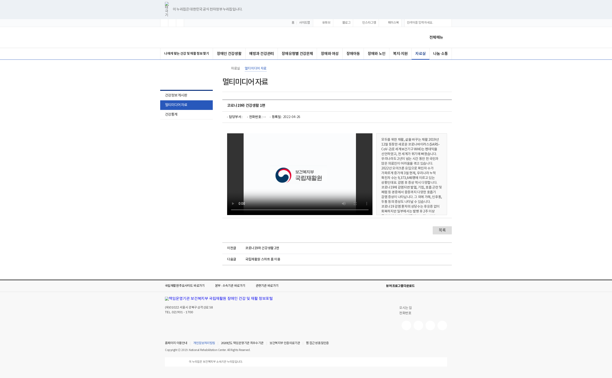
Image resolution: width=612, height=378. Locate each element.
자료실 (420, 54)
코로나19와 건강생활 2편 (262, 248)
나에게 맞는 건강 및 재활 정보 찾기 (186, 54)
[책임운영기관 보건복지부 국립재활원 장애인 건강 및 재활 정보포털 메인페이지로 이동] (219, 299)
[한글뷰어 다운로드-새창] (421, 286)
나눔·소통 (440, 54)
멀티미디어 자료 (176, 105)
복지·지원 (400, 54)
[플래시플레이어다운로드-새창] (444, 286)
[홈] (224, 68)
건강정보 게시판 (176, 95)
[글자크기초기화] (172, 23)
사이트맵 (304, 23)
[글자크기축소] (180, 23)
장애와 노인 (376, 54)
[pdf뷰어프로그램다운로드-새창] (436, 286)
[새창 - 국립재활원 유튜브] (406, 325)
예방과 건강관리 (261, 54)
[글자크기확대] (164, 23)
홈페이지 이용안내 (176, 343)
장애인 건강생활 (229, 54)
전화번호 (405, 313)
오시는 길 (405, 308)
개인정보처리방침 (204, 343)
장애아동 (353, 54)
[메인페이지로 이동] (205, 37)
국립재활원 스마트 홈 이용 (262, 259)
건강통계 (168, 115)
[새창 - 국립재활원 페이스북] (442, 325)
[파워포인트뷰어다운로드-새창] (429, 286)
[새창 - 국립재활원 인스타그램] (430, 325)
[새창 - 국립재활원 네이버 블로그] (418, 325)
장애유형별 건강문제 (297, 54)
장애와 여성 (330, 54)
